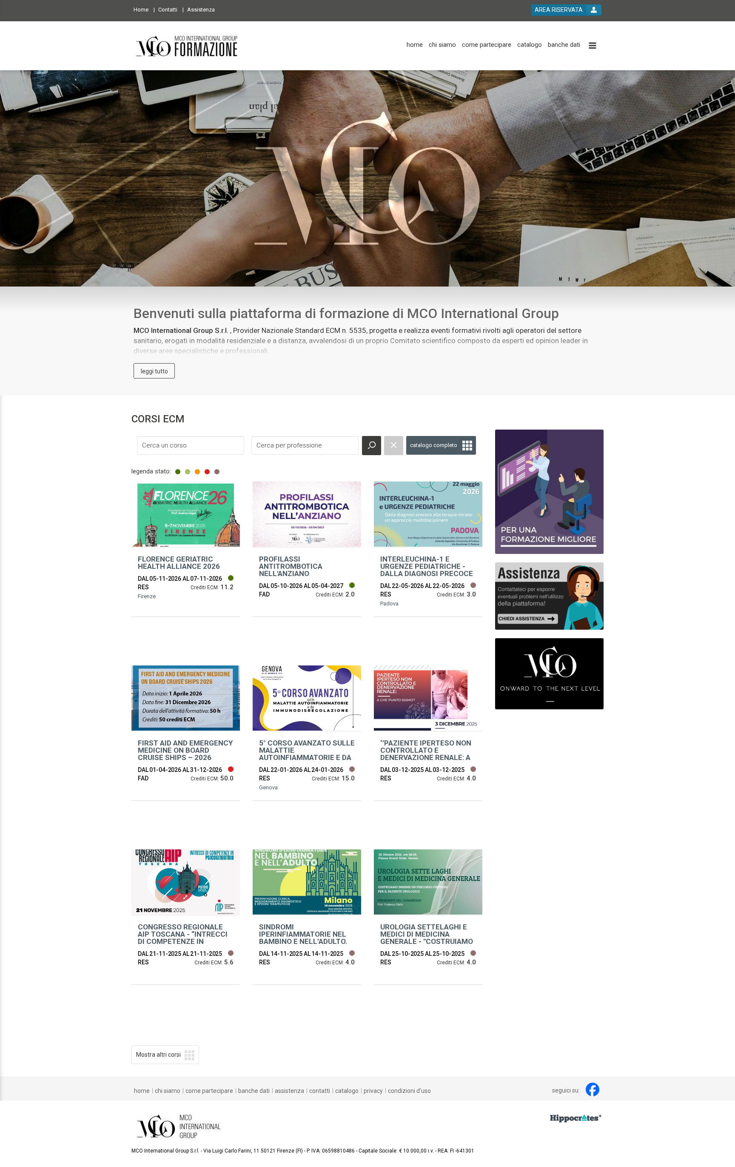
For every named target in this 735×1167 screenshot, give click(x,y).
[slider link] (549, 595)
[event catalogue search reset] (393, 445)
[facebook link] (592, 1089)
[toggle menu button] (592, 46)
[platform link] (187, 46)
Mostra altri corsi (158, 1054)
